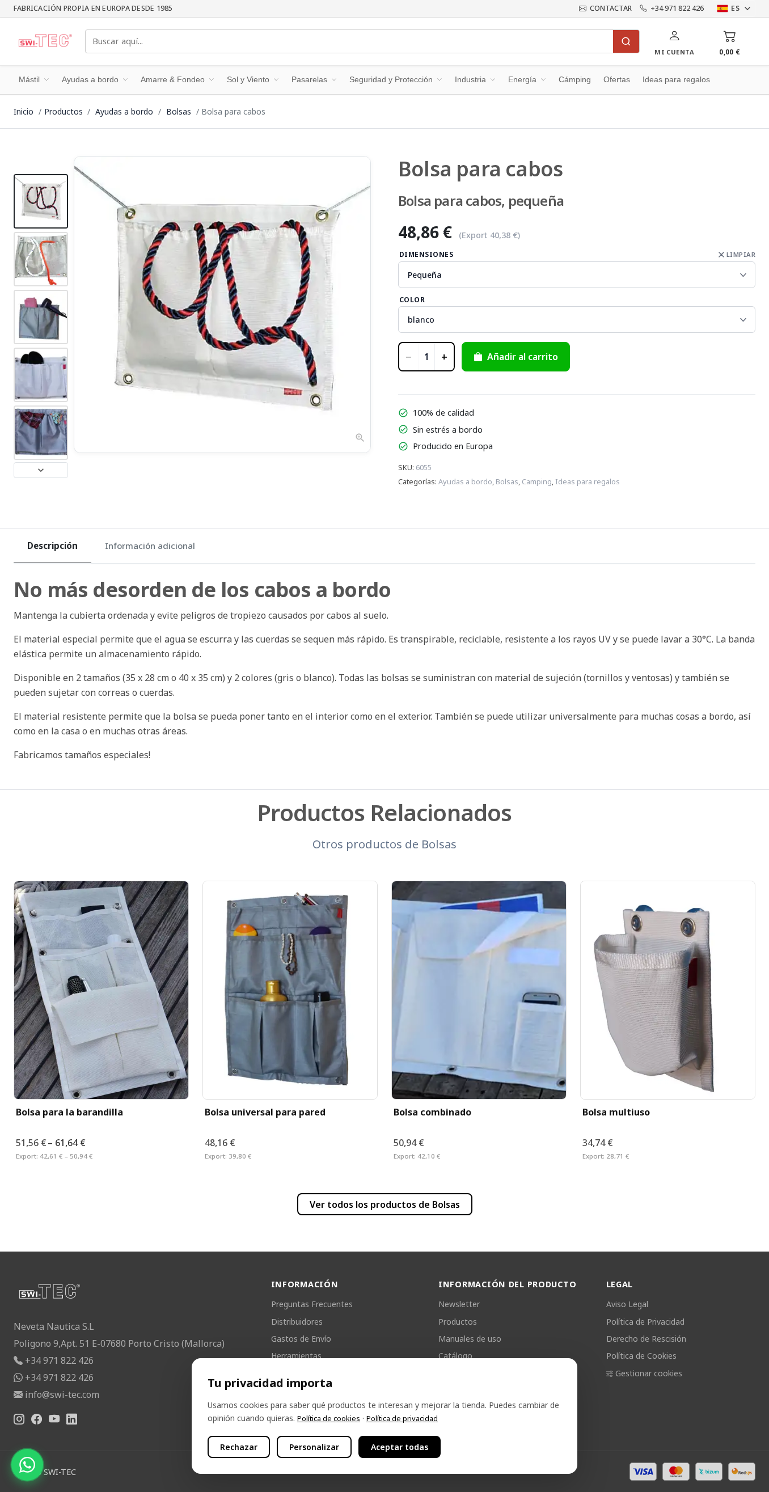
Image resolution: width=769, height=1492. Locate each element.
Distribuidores (297, 1321)
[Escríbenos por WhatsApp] (27, 1465)
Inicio (23, 111)
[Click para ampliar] (222, 305)
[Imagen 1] (41, 201)
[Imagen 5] (41, 432)
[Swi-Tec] (45, 41)
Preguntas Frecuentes (312, 1304)
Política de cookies (328, 1418)
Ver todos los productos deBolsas (385, 1204)
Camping (537, 481)
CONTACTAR (611, 8)
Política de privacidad (402, 1418)
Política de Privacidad (645, 1321)
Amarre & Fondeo (173, 79)
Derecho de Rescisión (646, 1338)
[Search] (626, 41)
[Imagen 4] (41, 375)
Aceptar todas (399, 1447)
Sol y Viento (248, 79)
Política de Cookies (641, 1355)
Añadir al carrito (522, 356)
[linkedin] (71, 1419)
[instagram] (19, 1419)
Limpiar (740, 254)
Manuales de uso (469, 1338)
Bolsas (179, 111)
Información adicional (150, 545)
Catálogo (455, 1355)
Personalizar (314, 1447)
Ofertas (616, 79)
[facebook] (36, 1419)
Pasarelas (309, 79)
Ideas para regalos (676, 79)
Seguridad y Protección (391, 79)
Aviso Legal (627, 1304)
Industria (470, 79)
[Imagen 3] (41, 317)
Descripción (52, 545)
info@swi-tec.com (62, 1394)
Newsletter (459, 1304)
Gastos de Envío (301, 1338)
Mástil (29, 79)
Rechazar (238, 1447)
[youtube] (54, 1419)
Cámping (575, 79)
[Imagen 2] (41, 259)
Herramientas (296, 1355)
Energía (522, 79)
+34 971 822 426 (677, 8)
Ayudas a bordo (90, 79)
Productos (63, 111)
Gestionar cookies (648, 1373)
